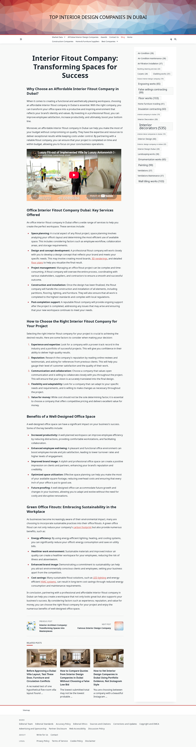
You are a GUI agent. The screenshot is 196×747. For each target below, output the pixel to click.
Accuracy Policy (63, 724)
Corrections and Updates (125, 724)
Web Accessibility (77, 728)
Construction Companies (62, 41)
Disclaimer (90, 741)
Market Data (57, 37)
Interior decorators (152, 126)
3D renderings (99, 258)
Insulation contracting (152, 109)
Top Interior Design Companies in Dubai (98, 17)
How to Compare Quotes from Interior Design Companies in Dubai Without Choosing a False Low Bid (74, 677)
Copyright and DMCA (149, 724)
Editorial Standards (44, 724)
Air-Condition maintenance (152, 58)
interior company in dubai (148, 114)
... (42, 693)
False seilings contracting (152, 91)
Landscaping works (148, 154)
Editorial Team (26, 724)
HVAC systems (48, 581)
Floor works (148, 98)
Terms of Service (60, 741)
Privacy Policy (43, 741)
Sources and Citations (100, 724)
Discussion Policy (96, 728)
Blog (123, 37)
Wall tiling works (151, 181)
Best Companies (108, 41)
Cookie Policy (76, 741)
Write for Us (42, 734)
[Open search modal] (175, 39)
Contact (54, 734)
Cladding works (161, 74)
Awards (104, 37)
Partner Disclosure (58, 728)
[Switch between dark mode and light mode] (171, 39)
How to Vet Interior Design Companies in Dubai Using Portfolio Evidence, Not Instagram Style (108, 677)
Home (129, 37)
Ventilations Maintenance (151, 175)
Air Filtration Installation (150, 63)
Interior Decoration (148, 119)
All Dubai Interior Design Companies (83, 37)
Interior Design (147, 139)
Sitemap (26, 710)
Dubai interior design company (150, 79)
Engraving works (149, 83)
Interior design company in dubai (151, 144)
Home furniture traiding (151, 103)
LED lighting (99, 577)
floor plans (37, 262)
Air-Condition (146, 53)
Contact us (114, 37)
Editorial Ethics (80, 724)
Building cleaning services (148, 69)
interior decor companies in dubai (151, 134)
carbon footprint (82, 527)
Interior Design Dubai (149, 149)
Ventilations (145, 170)
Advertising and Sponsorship (32, 728)
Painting (145, 165)
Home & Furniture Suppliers (87, 41)
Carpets (143, 74)
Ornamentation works (152, 159)
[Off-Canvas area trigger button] (21, 39)
